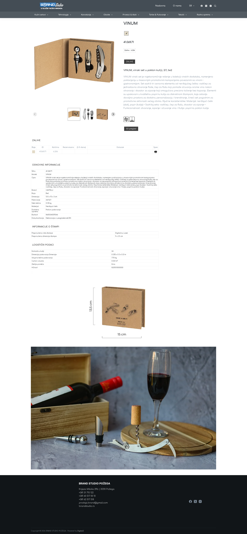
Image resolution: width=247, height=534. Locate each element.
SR (190, 6)
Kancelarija (86, 15)
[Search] (215, 6)
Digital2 (80, 531)
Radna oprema (203, 15)
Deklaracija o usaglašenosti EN (58, 218)
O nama (177, 6)
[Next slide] (113, 114)
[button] (74, 114)
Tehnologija (63, 15)
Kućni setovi (40, 15)
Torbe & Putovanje (157, 15)
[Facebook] (202, 6)
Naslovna (160, 6)
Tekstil (181, 15)
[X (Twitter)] (206, 6)
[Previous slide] (35, 114)
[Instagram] (211, 6)
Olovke (107, 15)
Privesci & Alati (130, 15)
